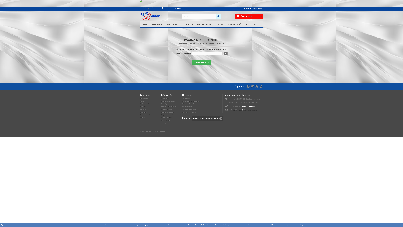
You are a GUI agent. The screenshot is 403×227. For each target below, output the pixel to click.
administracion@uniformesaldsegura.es (245, 110)
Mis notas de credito (188, 104)
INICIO (145, 24)
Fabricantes (156, 24)
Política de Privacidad (168, 101)
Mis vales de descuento (189, 112)
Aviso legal (164, 104)
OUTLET (256, 24)
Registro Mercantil (167, 115)
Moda (167, 24)
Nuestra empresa (166, 109)
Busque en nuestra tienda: (183, 53)
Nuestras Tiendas (166, 117)
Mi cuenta (186, 95)
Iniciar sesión (257, 8)
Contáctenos (247, 8)
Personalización (235, 24)
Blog (248, 24)
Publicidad (220, 24)
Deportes (177, 24)
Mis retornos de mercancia (190, 101)
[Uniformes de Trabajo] (201, 3)
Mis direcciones (187, 106)
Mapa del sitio (165, 120)
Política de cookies (167, 112)
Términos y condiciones (169, 106)
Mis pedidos (186, 98)
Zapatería (189, 24)
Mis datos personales (189, 109)
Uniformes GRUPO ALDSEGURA (155, 131)
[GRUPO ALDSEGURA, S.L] (159, 16)
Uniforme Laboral (204, 24)
